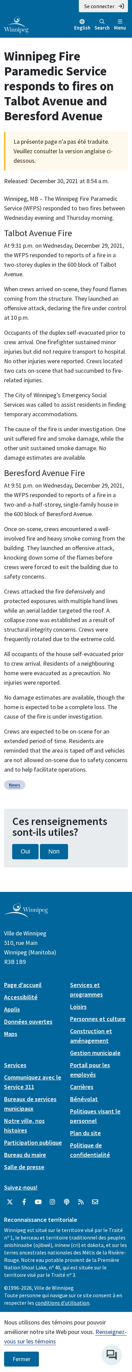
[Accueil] (16, 24)
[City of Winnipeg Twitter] (10, 1202)
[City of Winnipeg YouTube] (38, 1202)
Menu (120, 27)
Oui (25, 851)
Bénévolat (84, 1099)
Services (15, 1065)
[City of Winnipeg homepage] (26, 915)
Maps (10, 1034)
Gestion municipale (95, 1053)
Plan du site (85, 1133)
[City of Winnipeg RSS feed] (81, 1202)
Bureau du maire (25, 1155)
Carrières (81, 1087)
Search (102, 27)
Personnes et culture (98, 1019)
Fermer (21, 1359)
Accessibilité (21, 997)
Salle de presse (24, 1167)
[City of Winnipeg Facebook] (24, 1202)
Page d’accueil (23, 985)
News (14, 785)
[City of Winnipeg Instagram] (52, 1202)
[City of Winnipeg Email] (95, 1202)
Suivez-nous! (21, 1187)
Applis (12, 1009)
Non (54, 851)
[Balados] (66, 1202)
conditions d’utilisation (62, 1302)
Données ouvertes (28, 1021)
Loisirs (78, 1006)
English (82, 27)
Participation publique (33, 1142)
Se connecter (99, 6)
